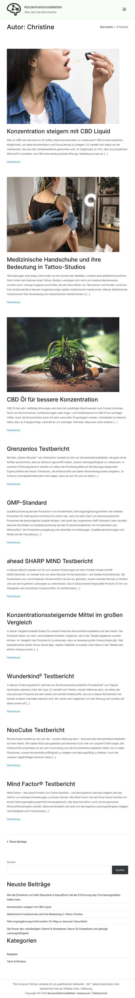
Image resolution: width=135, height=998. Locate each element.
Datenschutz (99, 993)
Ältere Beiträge (18, 841)
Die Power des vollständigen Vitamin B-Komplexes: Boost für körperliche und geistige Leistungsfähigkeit (57, 931)
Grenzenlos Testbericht (38, 448)
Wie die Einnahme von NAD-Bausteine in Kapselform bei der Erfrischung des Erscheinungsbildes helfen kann (63, 897)
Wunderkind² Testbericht (40, 676)
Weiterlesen (13, 161)
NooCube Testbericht (36, 730)
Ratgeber (12, 954)
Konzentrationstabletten (43, 7)
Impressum (83, 993)
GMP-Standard (27, 502)
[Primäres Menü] (124, 9)
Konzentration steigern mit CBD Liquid (58, 131)
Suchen (11, 862)
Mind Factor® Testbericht (41, 783)
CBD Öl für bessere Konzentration (52, 399)
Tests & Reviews (16, 961)
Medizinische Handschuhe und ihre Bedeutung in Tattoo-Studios (45, 914)
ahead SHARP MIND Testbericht (50, 561)
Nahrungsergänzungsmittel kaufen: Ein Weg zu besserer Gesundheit (47, 921)
